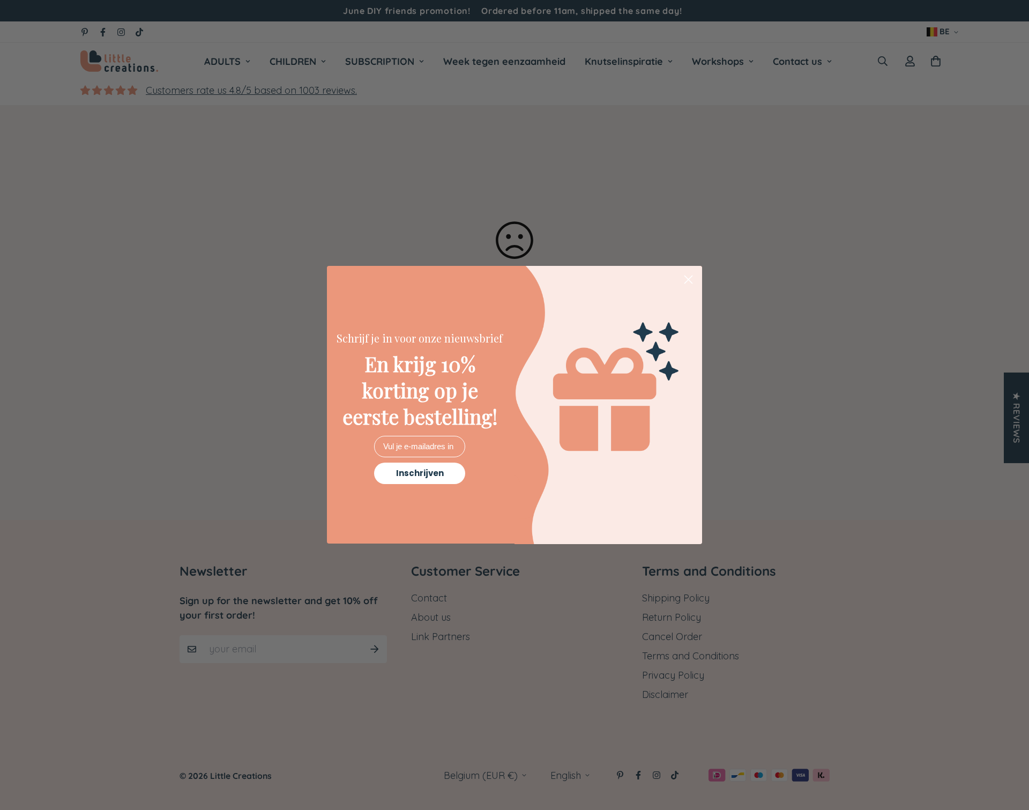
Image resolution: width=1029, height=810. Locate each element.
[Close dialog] (688, 279)
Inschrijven (420, 473)
